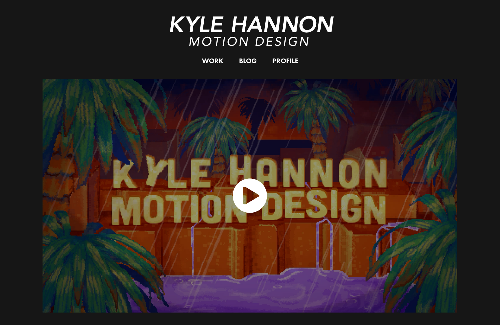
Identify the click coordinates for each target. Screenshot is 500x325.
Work (212, 60)
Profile (285, 60)
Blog (248, 60)
